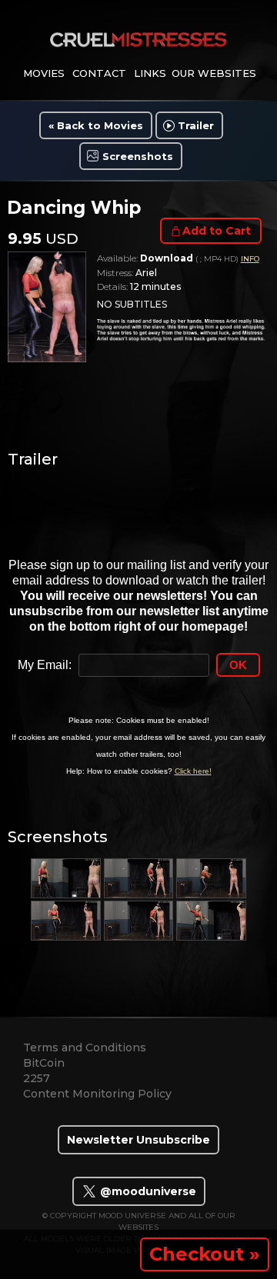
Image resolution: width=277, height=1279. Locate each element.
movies (44, 73)
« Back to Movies (95, 125)
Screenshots (137, 156)
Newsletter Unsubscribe (138, 1140)
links (150, 73)
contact (99, 73)
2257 (36, 1078)
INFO (250, 259)
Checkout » (204, 1254)
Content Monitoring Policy (97, 1094)
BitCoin (44, 1063)
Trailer (196, 125)
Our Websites (214, 73)
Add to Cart (216, 231)
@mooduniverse (146, 1191)
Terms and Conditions (84, 1047)
